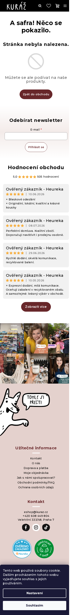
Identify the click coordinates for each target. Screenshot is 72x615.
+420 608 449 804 (36, 516)
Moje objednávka (36, 473)
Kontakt (36, 458)
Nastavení (34, 593)
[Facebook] (26, 527)
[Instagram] (36, 527)
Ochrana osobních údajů (36, 487)
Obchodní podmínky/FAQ (36, 482)
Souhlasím (34, 605)
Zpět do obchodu (36, 94)
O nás (36, 463)
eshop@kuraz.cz (36, 512)
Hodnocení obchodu (36, 167)
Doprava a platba (36, 468)
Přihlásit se (36, 147)
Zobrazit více (36, 307)
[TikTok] (46, 527)
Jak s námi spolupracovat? (36, 477)
